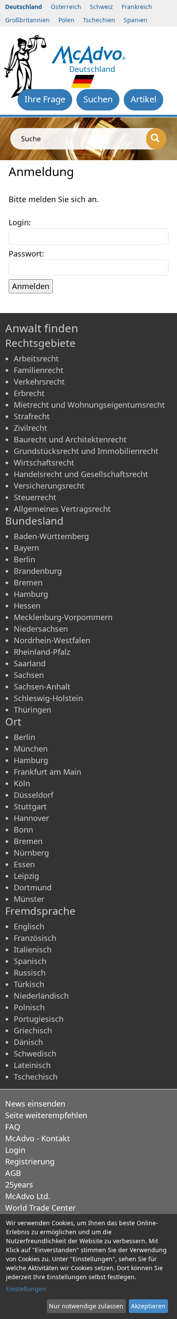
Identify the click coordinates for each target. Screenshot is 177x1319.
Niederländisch (41, 996)
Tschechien (99, 20)
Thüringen (32, 709)
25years (19, 1184)
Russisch (30, 972)
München (31, 748)
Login (15, 1150)
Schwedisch (35, 1053)
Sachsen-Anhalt (42, 686)
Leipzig (26, 876)
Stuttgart (30, 806)
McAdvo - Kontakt (37, 1138)
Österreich (66, 7)
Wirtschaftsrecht (44, 462)
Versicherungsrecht (49, 485)
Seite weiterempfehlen (46, 1115)
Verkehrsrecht (39, 381)
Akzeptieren (148, 1306)
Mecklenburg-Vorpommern (63, 617)
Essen (24, 864)
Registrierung (30, 1161)
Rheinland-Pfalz (42, 652)
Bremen (28, 582)
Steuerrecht (35, 497)
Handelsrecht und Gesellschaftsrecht (81, 474)
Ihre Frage (44, 99)
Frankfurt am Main (47, 772)
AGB (13, 1173)
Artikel (143, 99)
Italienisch (33, 949)
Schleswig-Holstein (48, 698)
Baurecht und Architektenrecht (70, 439)
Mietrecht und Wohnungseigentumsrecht (89, 405)
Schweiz (101, 7)
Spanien (135, 20)
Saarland (30, 663)
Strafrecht (32, 416)
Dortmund (33, 887)
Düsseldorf (33, 795)
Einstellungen (26, 1289)
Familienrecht (39, 370)
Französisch (35, 938)
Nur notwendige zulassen (86, 1306)
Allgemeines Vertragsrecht (62, 509)
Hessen (27, 605)
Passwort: (26, 253)
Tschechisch (36, 1076)
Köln (22, 783)
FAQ (12, 1127)
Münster (29, 899)
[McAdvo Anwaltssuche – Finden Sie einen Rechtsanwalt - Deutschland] (88, 53)
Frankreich (137, 7)
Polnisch (29, 1007)
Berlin (24, 559)
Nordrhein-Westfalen (52, 640)
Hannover (31, 818)
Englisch (29, 926)
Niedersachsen (41, 629)
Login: (20, 222)
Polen (66, 20)
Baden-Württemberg (51, 536)
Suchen (98, 99)
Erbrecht (29, 393)
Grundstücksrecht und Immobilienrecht (86, 451)
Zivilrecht (30, 428)
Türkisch (29, 984)
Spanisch (30, 961)
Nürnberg (31, 853)
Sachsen (29, 675)
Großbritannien (27, 20)
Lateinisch (32, 1065)
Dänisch (28, 1042)
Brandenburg (38, 571)
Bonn (23, 829)
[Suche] (156, 138)
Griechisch (33, 1030)
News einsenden (35, 1103)
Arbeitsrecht (36, 358)
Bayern (26, 548)
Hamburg (31, 594)
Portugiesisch (39, 1019)
